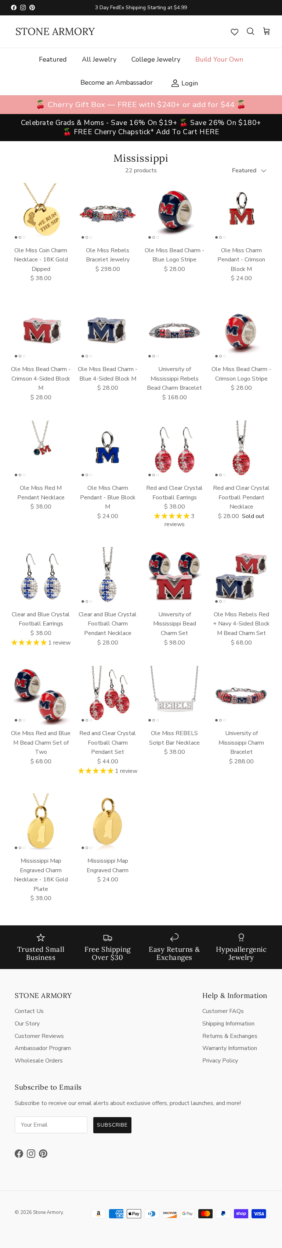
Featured (53, 59)
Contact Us (29, 1011)
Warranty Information (229, 1048)
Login (182, 83)
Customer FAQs (223, 1011)
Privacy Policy (220, 1061)
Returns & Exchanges (229, 1036)
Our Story (27, 1024)
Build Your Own (219, 59)
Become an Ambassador (116, 82)
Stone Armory (48, 1212)
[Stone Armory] (55, 31)
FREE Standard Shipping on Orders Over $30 (141, 10)
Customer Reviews (39, 1036)
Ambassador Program (43, 1048)
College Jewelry (155, 59)
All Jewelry (99, 59)
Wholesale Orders (39, 1061)
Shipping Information (228, 1024)
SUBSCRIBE (112, 1125)
